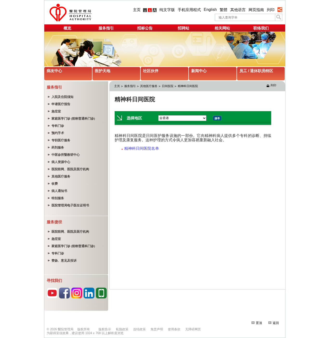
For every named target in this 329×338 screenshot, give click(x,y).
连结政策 (139, 329)
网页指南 (256, 10)
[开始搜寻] (278, 17)
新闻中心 (199, 71)
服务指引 (106, 28)
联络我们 (261, 28)
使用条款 (174, 329)
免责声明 (157, 329)
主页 (137, 10)
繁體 (223, 10)
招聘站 (183, 28)
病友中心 (54, 71)
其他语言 (238, 10)
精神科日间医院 (188, 86)
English (210, 9)
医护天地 (102, 71)
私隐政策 (122, 329)
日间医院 (167, 86)
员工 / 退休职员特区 (256, 71)
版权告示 (105, 329)
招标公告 (145, 28)
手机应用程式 (189, 10)
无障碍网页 (193, 329)
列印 (271, 10)
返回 (276, 323)
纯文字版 (167, 10)
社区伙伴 (150, 71)
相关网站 (222, 28)
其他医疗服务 (149, 86)
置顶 (259, 323)
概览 (67, 28)
